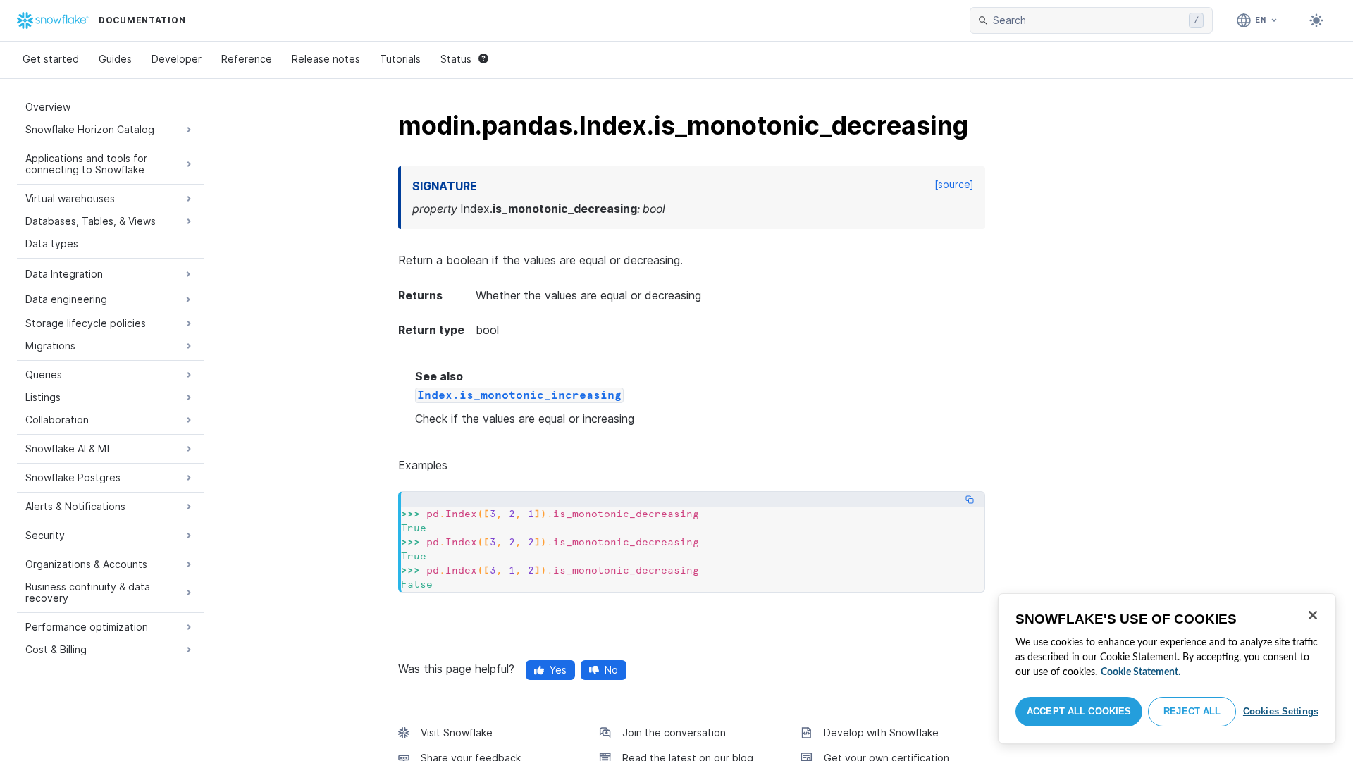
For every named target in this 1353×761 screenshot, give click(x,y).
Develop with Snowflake (881, 732)
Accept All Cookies (1079, 711)
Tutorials (400, 59)
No (611, 670)
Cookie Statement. (1140, 672)
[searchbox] (1088, 20)
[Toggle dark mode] (1316, 20)
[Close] (1312, 615)
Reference (246, 59)
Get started (51, 59)
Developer (177, 59)
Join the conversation (674, 732)
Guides (115, 59)
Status (455, 59)
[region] (1167, 668)
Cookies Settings (1280, 711)
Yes (558, 670)
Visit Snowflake (457, 732)
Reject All (1192, 711)
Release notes (326, 59)
